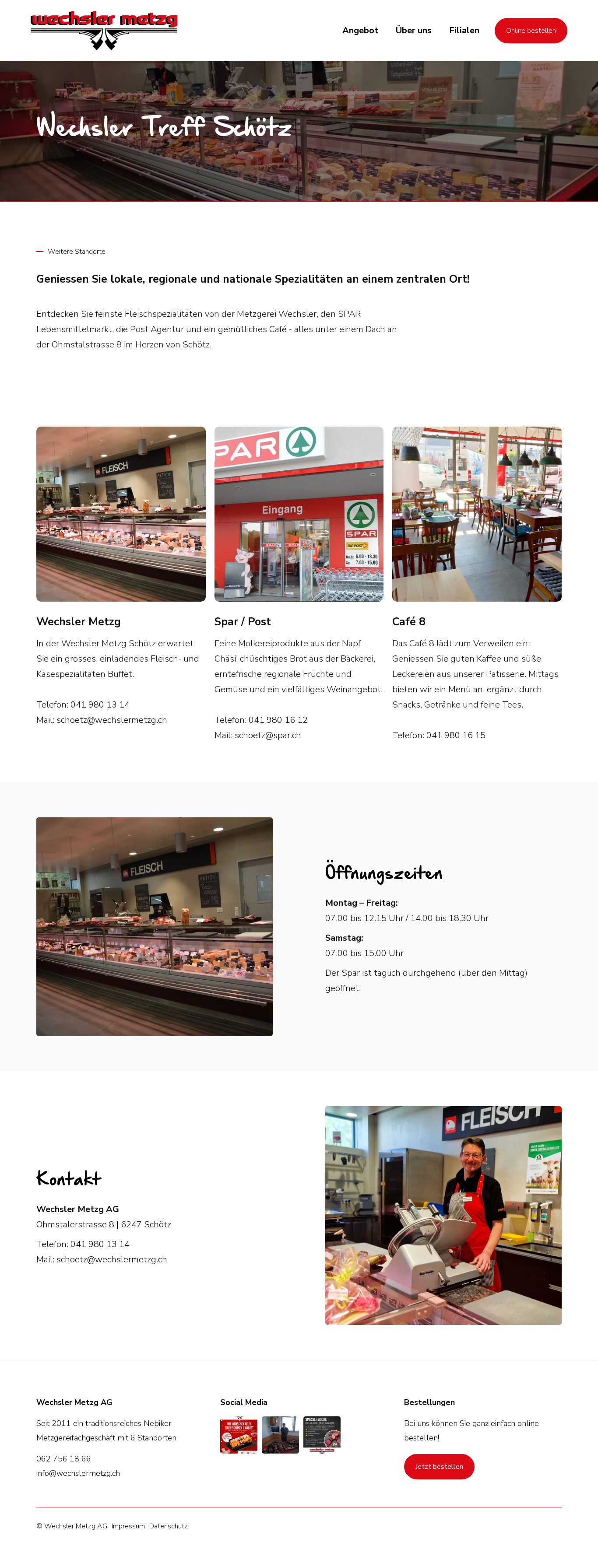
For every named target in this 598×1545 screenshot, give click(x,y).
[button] (360, 30)
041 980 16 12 (278, 720)
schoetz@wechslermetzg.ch (111, 720)
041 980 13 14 (100, 705)
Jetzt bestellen (439, 1466)
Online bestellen (531, 30)
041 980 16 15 (455, 735)
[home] (104, 30)
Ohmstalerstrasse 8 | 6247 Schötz (103, 1224)
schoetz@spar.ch (268, 735)
